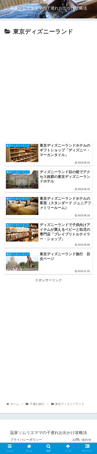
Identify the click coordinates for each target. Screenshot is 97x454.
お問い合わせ (81, 439)
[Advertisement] (48, 87)
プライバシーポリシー (26, 439)
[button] (88, 391)
